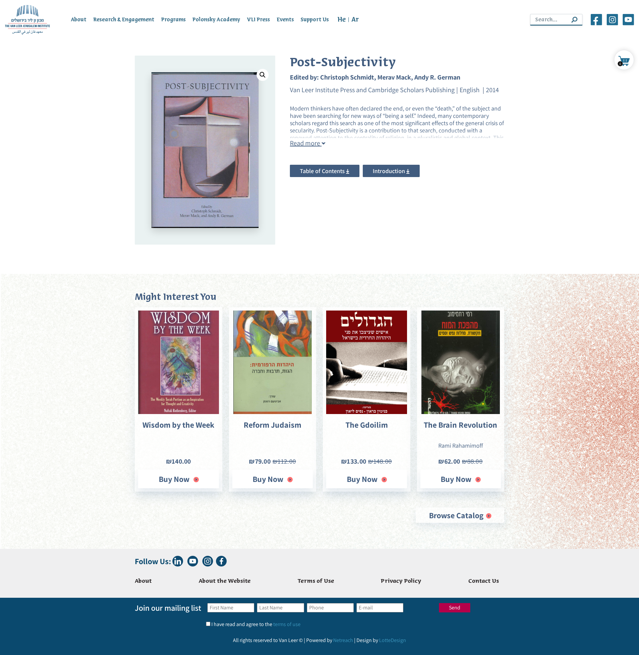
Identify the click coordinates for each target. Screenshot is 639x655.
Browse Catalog (457, 515)
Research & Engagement (123, 19)
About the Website (225, 581)
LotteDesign (392, 640)
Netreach (343, 640)
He (341, 20)
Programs (173, 19)
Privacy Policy (401, 581)
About (79, 19)
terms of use (287, 624)
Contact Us (483, 581)
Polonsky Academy (216, 19)
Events (285, 19)
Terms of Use (316, 581)
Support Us (315, 19)
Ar (355, 20)
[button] (263, 75)
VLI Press (258, 19)
